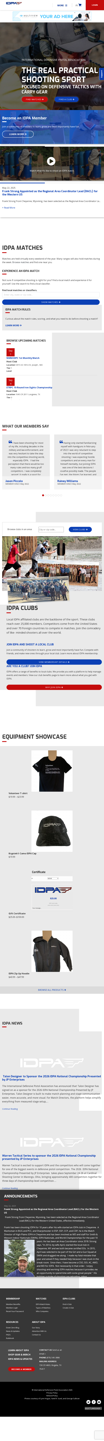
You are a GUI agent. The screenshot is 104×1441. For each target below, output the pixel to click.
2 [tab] (46, 495)
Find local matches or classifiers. (19, 290)
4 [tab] (51, 495)
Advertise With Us (39, 1331)
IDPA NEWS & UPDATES (20, 1358)
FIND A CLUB (66, 99)
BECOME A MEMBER (22, 1369)
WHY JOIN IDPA (53, 687)
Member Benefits (13, 1304)
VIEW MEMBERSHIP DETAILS (53, 662)
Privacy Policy (52, 1393)
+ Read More (8, 207)
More (60, 5)
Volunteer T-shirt (18, 793)
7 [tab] (58, 495)
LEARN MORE (17, 134)
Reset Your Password (15, 1311)
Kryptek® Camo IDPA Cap (22, 853)
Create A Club (68, 1308)
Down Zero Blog (12, 1327)
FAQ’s (8, 1334)
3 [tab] (48, 495)
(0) (77, 5)
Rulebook (10, 1338)
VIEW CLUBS (79, 529)
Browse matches (20, 262)
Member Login (12, 1308)
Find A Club (67, 1304)
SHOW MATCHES (49, 302)
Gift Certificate (17, 913)
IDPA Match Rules (43, 1304)
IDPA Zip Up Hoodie (19, 973)
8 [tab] (61, 495)
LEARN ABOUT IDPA (18, 1350)
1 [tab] (43, 495)
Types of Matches (43, 1308)
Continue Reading (10, 1109)
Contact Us (36, 1334)
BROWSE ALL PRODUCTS (51, 989)
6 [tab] (56, 495)
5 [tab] (53, 495)
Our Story (36, 1327)
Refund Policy (52, 1395)
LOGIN (95, 5)
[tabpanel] (26, 461)
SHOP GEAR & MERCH (19, 1354)
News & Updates (13, 1331)
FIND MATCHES (34, 99)
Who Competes (42, 1311)
